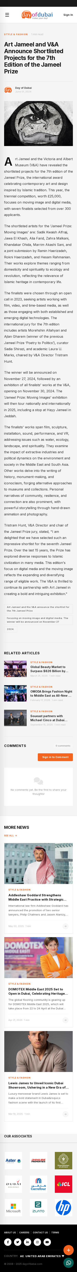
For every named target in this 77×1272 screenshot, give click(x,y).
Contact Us (40, 1233)
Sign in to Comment (55, 757)
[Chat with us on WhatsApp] (68, 1263)
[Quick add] (68, 1250)
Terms (55, 1233)
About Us (10, 1233)
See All (9, 835)
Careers (24, 1233)
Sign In (68, 14)
